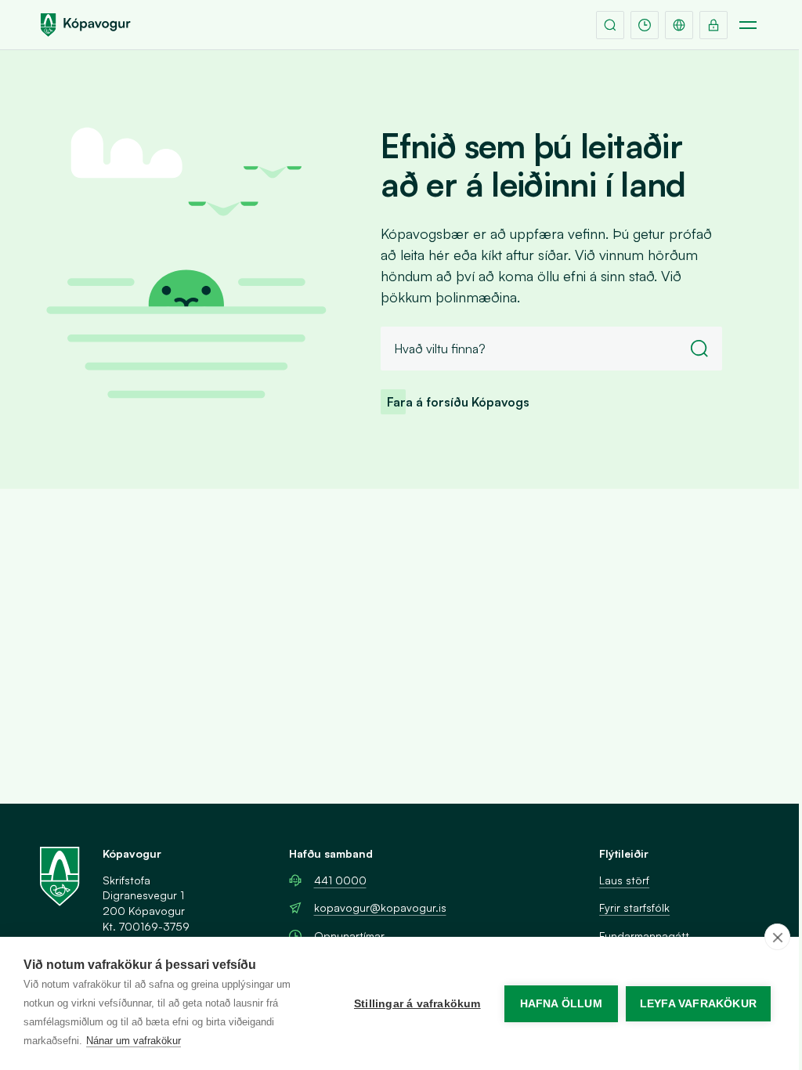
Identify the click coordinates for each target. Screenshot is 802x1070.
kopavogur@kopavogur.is (380, 907)
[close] (777, 937)
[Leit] (610, 25)
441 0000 (340, 880)
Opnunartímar (349, 935)
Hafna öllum (561, 1004)
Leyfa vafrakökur (698, 1004)
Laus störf (624, 880)
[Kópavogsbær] (85, 25)
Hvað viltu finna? (440, 348)
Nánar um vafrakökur (133, 1041)
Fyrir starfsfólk (634, 907)
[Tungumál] (679, 25)
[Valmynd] (748, 25)
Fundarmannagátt (644, 935)
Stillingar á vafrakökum (417, 1004)
